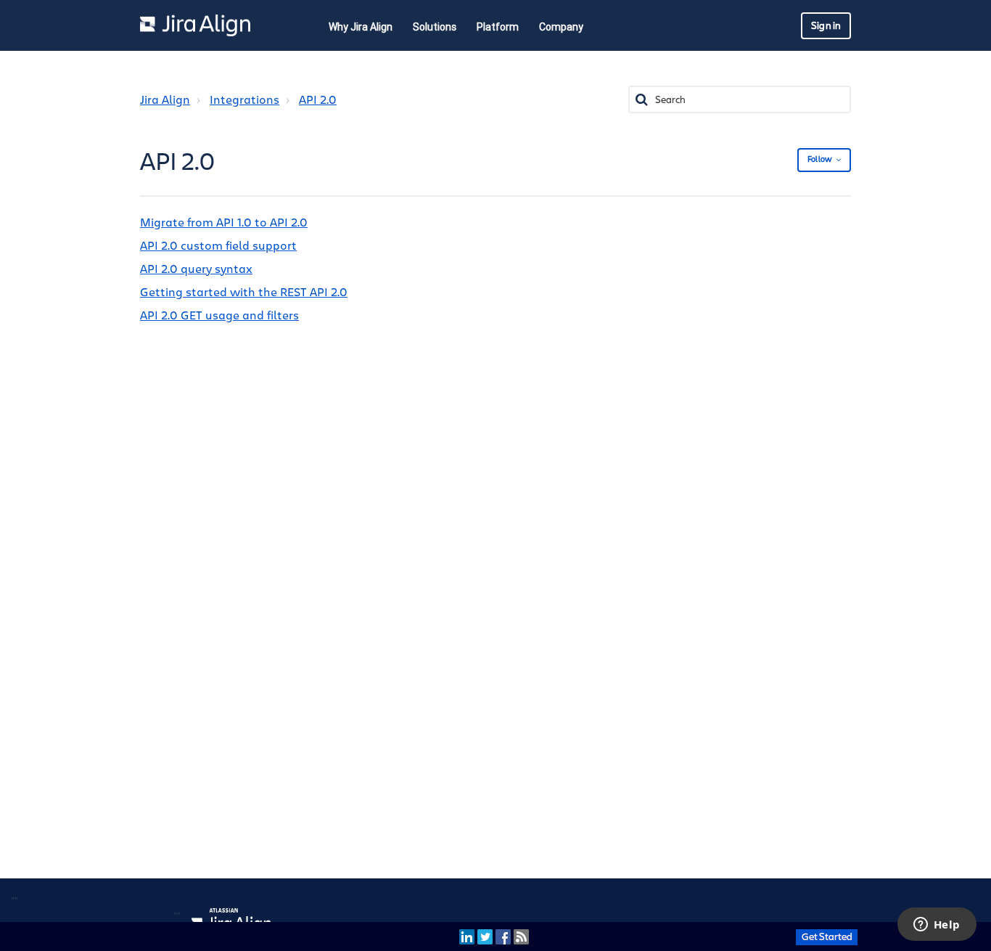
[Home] (195, 25)
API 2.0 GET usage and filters (219, 316)
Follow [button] (819, 159)
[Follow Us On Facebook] (503, 936)
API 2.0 (318, 100)
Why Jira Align (360, 26)
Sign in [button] (826, 26)
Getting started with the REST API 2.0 (244, 292)
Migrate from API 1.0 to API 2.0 (224, 223)
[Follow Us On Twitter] (485, 936)
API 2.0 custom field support (218, 246)
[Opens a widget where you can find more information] (936, 925)
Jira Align (165, 100)
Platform (498, 26)
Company (561, 26)
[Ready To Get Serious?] (826, 936)
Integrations (244, 100)
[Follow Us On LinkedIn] (466, 936)
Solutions (434, 26)
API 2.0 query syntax (196, 269)
